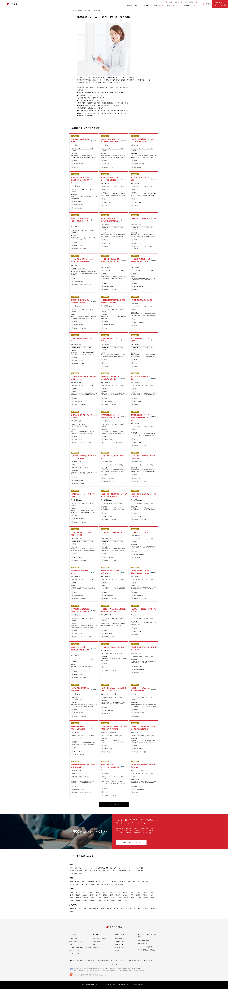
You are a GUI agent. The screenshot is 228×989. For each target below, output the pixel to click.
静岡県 (131, 895)
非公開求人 (121, 833)
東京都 (118, 892)
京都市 (146, 908)
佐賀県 (99, 900)
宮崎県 (113, 900)
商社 (83, 881)
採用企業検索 (96, 941)
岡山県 (106, 897)
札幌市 (102, 908)
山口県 (113, 897)
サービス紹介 (73, 938)
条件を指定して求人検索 (100, 938)
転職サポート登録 (74, 950)
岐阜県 (125, 895)
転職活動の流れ (119, 938)
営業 (70, 868)
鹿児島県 (92, 900)
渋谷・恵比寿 (82, 908)
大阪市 (140, 908)
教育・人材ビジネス (102, 884)
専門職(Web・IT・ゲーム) (126, 870)
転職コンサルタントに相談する (131, 842)
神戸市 (153, 908)
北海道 (71, 892)
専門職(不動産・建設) (75, 873)
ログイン (195, 5)
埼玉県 (139, 892)
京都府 (151, 895)
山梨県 (105, 895)
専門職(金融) (139, 870)
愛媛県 (146, 897)
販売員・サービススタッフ (92, 870)
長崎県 (71, 900)
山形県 (105, 892)
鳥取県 (126, 897)
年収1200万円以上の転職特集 (146, 950)
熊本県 (106, 900)
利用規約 (79, 960)
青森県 (78, 892)
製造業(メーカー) (74, 881)
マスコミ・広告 (111, 881)
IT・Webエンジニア (89, 868)
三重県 (138, 895)
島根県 (119, 897)
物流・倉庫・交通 (143, 881)
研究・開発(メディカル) (109, 870)
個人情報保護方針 (90, 960)
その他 (129, 884)
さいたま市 (124, 908)
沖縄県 (119, 900)
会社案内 (123, 960)
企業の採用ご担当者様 (190, 2)
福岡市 (71, 911)
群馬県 (153, 892)
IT (103, 881)
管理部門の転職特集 (143, 941)
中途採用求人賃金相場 (135, 960)
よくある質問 (185, 5)
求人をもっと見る (114, 804)
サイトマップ (114, 960)
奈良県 (86, 897)
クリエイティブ (123, 868)
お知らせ (71, 960)
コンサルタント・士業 (75, 870)
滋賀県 (92, 897)
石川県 (91, 895)
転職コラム (118, 950)
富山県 (85, 895)
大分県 (85, 900)
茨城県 (146, 892)
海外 (125, 900)
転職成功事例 (119, 947)
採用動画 (95, 947)
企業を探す (146, 5)
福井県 (98, 895)
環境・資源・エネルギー (117, 884)
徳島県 (133, 897)
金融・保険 (122, 881)
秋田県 (98, 892)
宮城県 (91, 892)
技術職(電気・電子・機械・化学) (107, 868)
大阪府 (145, 895)
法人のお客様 (148, 960)
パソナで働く (177, 2)
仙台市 (109, 908)
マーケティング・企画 (137, 868)
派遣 (170, 2)
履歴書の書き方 (119, 941)
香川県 (153, 897)
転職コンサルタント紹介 (76, 941)
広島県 (99, 897)
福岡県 (78, 900)
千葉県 (133, 892)
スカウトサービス (74, 954)
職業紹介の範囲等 (103, 960)
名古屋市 (132, 908)
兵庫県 (71, 897)
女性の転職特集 (142, 944)
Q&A (70, 944)
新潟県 (78, 895)
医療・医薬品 (90, 884)
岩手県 (85, 892)
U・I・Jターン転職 (160, 2)
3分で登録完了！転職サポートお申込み (220, 4)
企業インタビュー (98, 944)
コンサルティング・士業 (76, 884)
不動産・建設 (131, 881)
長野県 (111, 895)
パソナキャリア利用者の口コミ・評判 (80, 947)
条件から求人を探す (133, 5)
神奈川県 (125, 892)
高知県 (139, 897)
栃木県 (71, 895)
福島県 (111, 892)
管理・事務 (78, 868)
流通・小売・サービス (93, 881)
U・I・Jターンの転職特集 (145, 947)
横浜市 (116, 908)
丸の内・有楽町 (93, 908)
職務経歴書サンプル (121, 944)
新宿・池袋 (72, 908)
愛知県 (118, 895)
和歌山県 (78, 897)
